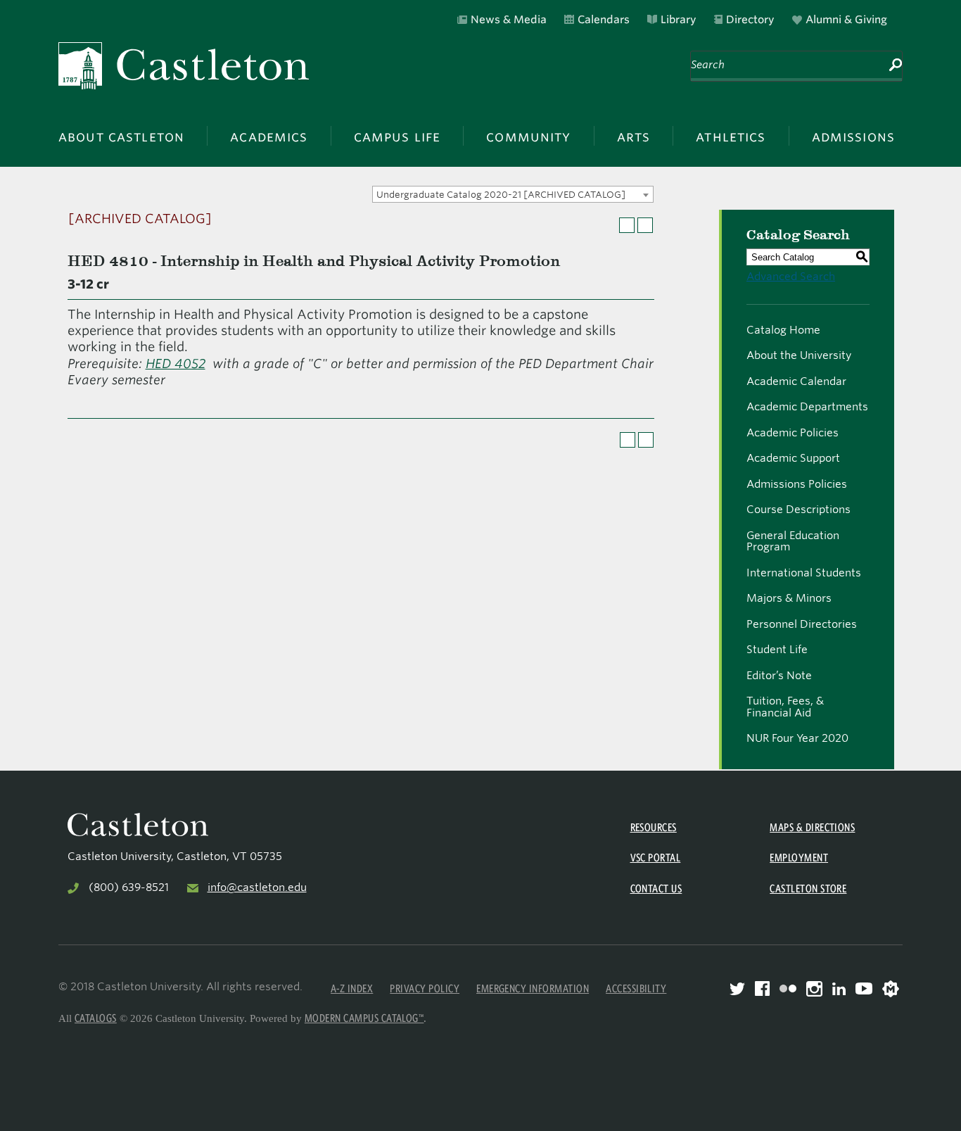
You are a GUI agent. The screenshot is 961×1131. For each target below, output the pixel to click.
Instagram (814, 989)
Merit (890, 988)
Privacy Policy (424, 988)
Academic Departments (807, 406)
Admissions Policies (796, 484)
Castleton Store (808, 888)
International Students (803, 573)
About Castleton (121, 136)
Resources (653, 827)
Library (678, 19)
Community (528, 136)
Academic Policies (792, 433)
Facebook (762, 988)
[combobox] (513, 194)
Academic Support (793, 458)
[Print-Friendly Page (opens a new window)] (627, 225)
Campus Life (397, 136)
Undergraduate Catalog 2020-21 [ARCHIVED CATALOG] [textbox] (500, 194)
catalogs (96, 1018)
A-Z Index (352, 988)
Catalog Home (783, 330)
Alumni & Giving (846, 19)
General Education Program (792, 541)
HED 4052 (175, 363)
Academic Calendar (796, 381)
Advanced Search (790, 276)
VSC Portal (655, 857)
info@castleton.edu (257, 887)
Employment (799, 857)
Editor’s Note (779, 675)
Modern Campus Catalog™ (364, 1018)
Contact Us (656, 888)
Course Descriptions (798, 509)
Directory (750, 19)
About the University (798, 355)
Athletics (730, 136)
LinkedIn (839, 988)
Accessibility (636, 988)
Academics (268, 136)
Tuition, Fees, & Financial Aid (785, 707)
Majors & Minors (789, 598)
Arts (634, 136)
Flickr (787, 988)
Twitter (737, 988)
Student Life (777, 649)
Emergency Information (532, 988)
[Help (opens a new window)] (645, 225)
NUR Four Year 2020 (797, 738)
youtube (863, 988)
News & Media (509, 19)
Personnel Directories (801, 624)
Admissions (854, 136)
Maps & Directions (812, 827)
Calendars (604, 19)
